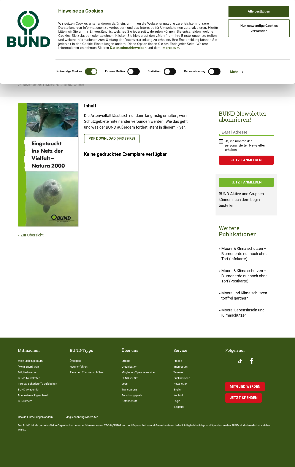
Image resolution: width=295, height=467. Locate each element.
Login (176, 401)
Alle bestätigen (259, 11)
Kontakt (178, 395)
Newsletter (180, 383)
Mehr (234, 71)
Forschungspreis (132, 395)
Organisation (129, 366)
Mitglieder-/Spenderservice (138, 372)
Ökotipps (75, 360)
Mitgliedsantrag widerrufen (81, 417)
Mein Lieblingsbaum (30, 360)
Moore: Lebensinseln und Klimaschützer (243, 312)
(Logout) (178, 406)
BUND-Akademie (28, 389)
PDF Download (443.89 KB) (112, 138)
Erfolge (126, 360)
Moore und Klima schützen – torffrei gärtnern (246, 295)
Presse (177, 360)
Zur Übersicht (32, 235)
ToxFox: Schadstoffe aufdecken (37, 383)
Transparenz (129, 389)
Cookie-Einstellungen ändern (35, 417)
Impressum (170, 47)
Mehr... (22, 429)
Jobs (125, 383)
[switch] (133, 71)
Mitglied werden (27, 372)
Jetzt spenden (243, 398)
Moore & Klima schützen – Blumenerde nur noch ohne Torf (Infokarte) (244, 253)
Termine (178, 372)
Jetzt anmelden (246, 182)
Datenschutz (129, 401)
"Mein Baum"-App (28, 366)
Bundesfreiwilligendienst (33, 395)
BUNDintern (25, 401)
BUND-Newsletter (29, 378)
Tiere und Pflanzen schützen (87, 372)
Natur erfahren (78, 366)
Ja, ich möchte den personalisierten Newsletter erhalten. (245, 145)
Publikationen (181, 378)
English (177, 389)
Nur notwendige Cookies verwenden (259, 28)
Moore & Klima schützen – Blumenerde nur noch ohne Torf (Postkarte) (244, 275)
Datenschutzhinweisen (128, 47)
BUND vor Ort (130, 378)
